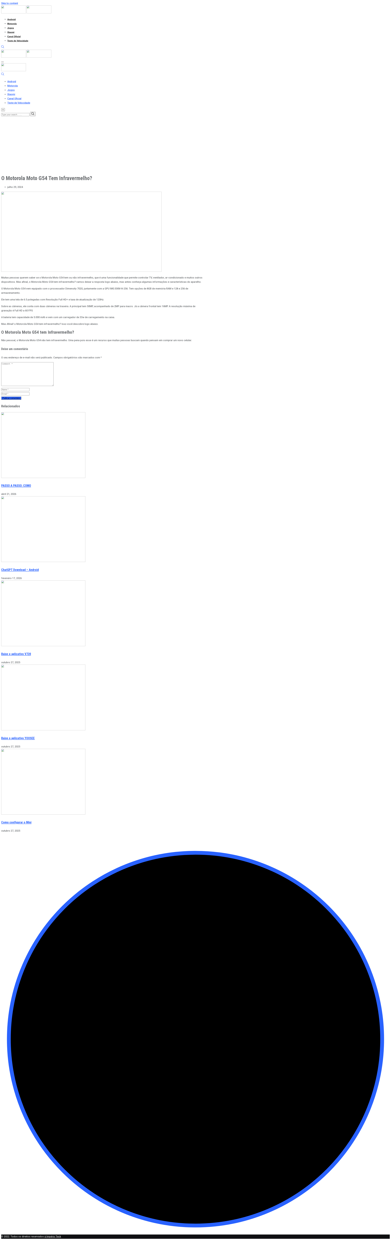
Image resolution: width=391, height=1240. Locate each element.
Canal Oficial (14, 36)
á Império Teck (52, 1236)
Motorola (12, 23)
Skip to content (9, 3)
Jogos (10, 28)
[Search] (2, 47)
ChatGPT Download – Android (20, 570)
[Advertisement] (93, 150)
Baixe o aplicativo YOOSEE (18, 738)
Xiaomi (10, 32)
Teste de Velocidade (17, 40)
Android (11, 19)
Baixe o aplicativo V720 (16, 654)
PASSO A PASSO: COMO (16, 485)
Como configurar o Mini (16, 822)
